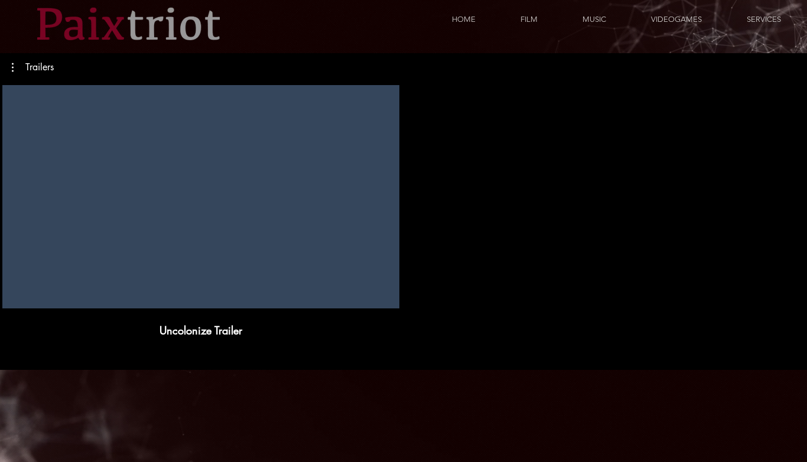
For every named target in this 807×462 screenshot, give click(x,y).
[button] (33, 67)
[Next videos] (791, 194)
